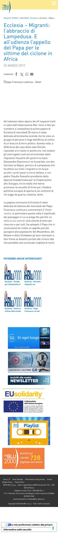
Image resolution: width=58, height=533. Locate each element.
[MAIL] (31, 74)
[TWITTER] (22, 74)
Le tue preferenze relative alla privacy (32, 524)
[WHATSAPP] (27, 74)
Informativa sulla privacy (35, 479)
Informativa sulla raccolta (17, 529)
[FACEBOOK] (16, 74)
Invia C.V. (6, 479)
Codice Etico (19, 482)
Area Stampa (18, 479)
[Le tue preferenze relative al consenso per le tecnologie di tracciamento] (53, 528)
